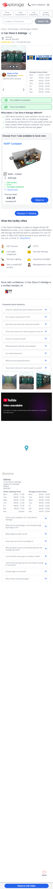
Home (3, 29)
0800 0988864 (38, 5)
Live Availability (33, 13)
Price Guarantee (7, 13)
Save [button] (44, 875)
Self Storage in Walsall (29, 29)
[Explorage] (13, 5)
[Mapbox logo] (8, 473)
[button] (44, 873)
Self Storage (13, 29)
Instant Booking (46, 13)
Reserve (39, 200)
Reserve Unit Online (26, 886)
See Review (12, 75)
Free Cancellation (20, 13)
